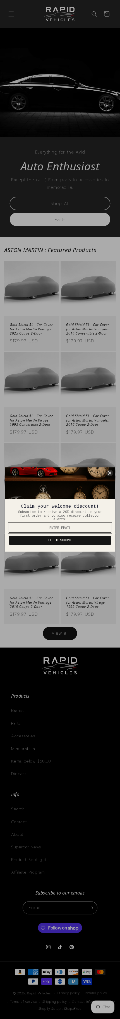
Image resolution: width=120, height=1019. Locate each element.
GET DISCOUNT (60, 540)
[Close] (109, 473)
